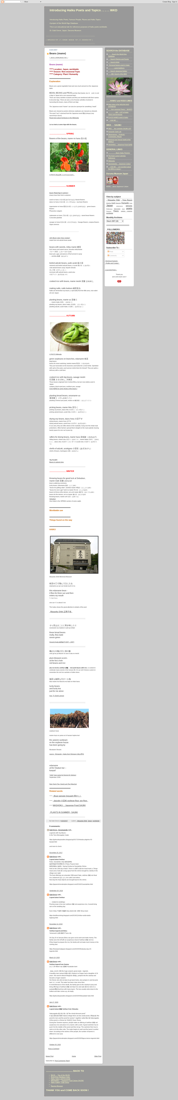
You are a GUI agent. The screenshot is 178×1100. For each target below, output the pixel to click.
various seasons (126, 211)
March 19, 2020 (54, 957)
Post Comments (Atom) (62, 1061)
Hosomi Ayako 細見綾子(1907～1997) (61, 642)
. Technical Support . (111, 261)
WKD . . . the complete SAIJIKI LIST (119, 129)
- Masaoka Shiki (82, 821)
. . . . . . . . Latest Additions (116, 68)
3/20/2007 (64, 821)
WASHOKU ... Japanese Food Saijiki (120, 145)
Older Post (97, 1056)
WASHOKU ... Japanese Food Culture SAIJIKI (67, 1081)
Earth (113, 203)
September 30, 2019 (56, 891)
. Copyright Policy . (111, 270)
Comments (113, 256)
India (130, 203)
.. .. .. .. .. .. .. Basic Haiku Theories (119, 153)
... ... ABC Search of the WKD (117, 74)
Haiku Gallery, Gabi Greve (60, 1082)
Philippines (109, 209)
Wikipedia (111, 161)
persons (129, 206)
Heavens (118, 203)
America (108, 203)
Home (74, 1056)
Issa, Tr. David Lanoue (56, 696)
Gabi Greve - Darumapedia (58, 830)
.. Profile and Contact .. (112, 263)
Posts (111, 252)
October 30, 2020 (55, 1044)
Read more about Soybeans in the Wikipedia (64, 118)
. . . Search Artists (113, 62)
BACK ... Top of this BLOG (60, 1075)
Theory (116, 211)
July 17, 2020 (53, 1002)
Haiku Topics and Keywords (60, 1079)
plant (123, 209)
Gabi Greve (53, 857)
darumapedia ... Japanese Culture (119, 164)
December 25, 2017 (55, 853)
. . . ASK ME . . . (113, 120)
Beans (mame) (57, 53)
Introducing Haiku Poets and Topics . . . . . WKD (83, 10)
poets (129, 208)
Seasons (108, 211)
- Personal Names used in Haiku (119, 65)
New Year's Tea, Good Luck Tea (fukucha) (63, 784)
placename (117, 209)
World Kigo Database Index (60, 1077)
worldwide (96, 821)
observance (119, 206)
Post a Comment (53, 1049)
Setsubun (52, 499)
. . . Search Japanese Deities (117, 71)
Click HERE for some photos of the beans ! (63, 389)
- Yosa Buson (126, 200)
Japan (90, 821)
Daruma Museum (57, 1086)
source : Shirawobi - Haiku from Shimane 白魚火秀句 (66, 754)
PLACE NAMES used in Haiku (118, 117)
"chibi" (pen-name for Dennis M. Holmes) (62, 775)
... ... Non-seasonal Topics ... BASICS (120, 109)
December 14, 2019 (55, 924)
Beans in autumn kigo (56, 462)
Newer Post (49, 1056)
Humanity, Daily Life (114, 132)
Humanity (125, 203)
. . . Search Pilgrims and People (118, 59)
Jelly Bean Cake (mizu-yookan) (59, 238)
